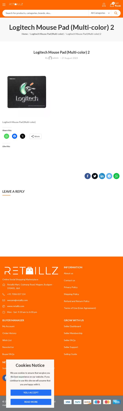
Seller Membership (73, 333)
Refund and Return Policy (76, 301)
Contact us (69, 280)
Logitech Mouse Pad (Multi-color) (47, 33)
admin (56, 57)
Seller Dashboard (72, 326)
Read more (31, 401)
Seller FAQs (70, 340)
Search (116, 13)
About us (68, 273)
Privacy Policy (71, 287)
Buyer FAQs (8, 354)
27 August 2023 (70, 58)
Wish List (7, 340)
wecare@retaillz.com (17, 300)
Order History (9, 333)
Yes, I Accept (31, 392)
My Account (8, 326)
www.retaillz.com (15, 306)
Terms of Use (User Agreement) (80, 308)
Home (25, 33)
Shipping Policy (71, 294)
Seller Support (71, 347)
